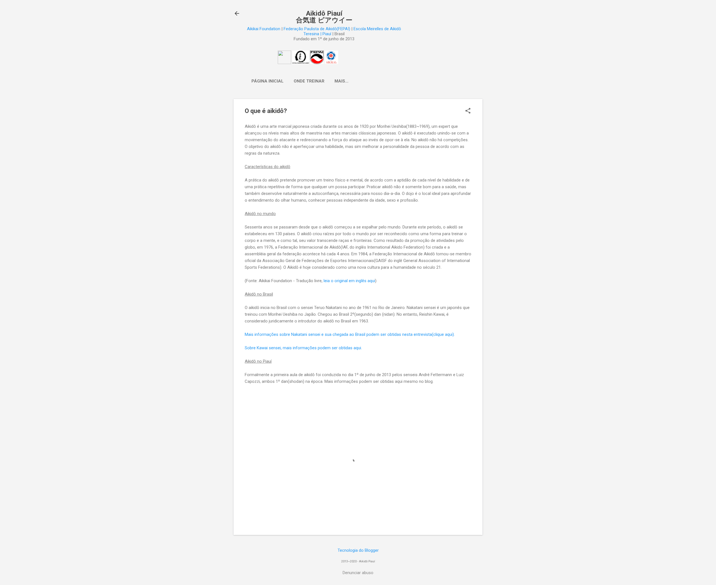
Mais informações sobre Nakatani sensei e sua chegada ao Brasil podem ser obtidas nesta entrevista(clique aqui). (350, 334)
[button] (468, 111)
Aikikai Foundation (263, 28)
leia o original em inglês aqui (349, 280)
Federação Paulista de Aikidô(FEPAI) (317, 28)
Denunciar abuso (358, 572)
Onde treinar (309, 81)
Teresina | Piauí (317, 33)
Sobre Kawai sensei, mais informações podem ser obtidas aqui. (303, 347)
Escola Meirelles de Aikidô (377, 28)
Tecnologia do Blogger (358, 550)
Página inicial (267, 81)
